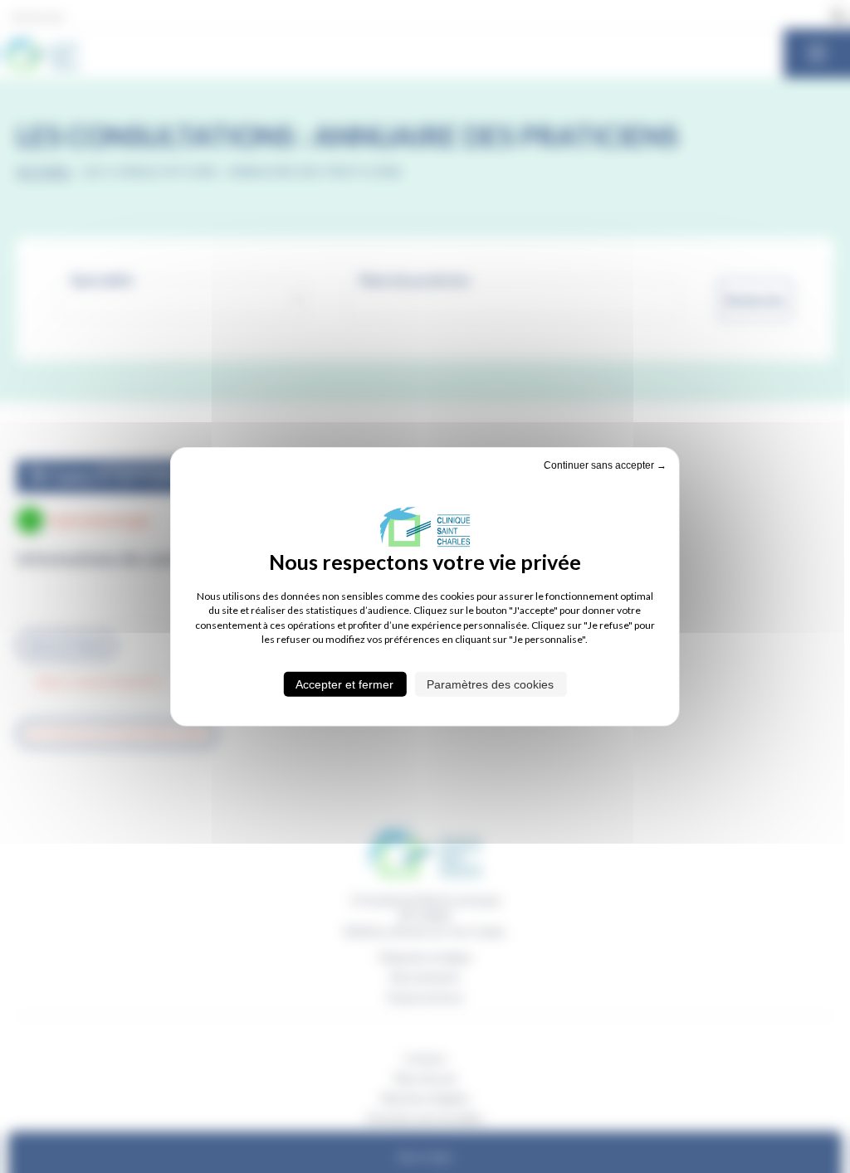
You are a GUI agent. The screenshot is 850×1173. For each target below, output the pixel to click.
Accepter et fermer (344, 683)
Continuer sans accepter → (605, 465)
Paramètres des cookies (490, 683)
